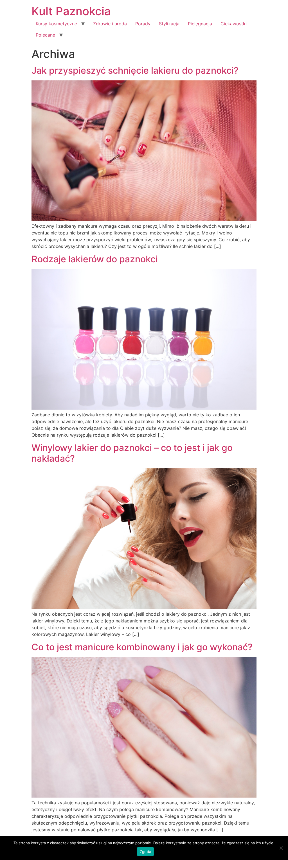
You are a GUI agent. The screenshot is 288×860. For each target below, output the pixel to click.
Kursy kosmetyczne (56, 23)
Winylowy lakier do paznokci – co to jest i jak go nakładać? (132, 453)
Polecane (45, 35)
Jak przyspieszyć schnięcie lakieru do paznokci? (135, 70)
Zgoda (145, 851)
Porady (142, 23)
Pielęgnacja (200, 23)
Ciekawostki (233, 23)
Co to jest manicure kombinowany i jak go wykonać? (142, 647)
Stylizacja (169, 23)
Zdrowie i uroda (110, 23)
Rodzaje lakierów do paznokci (95, 259)
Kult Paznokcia (71, 11)
